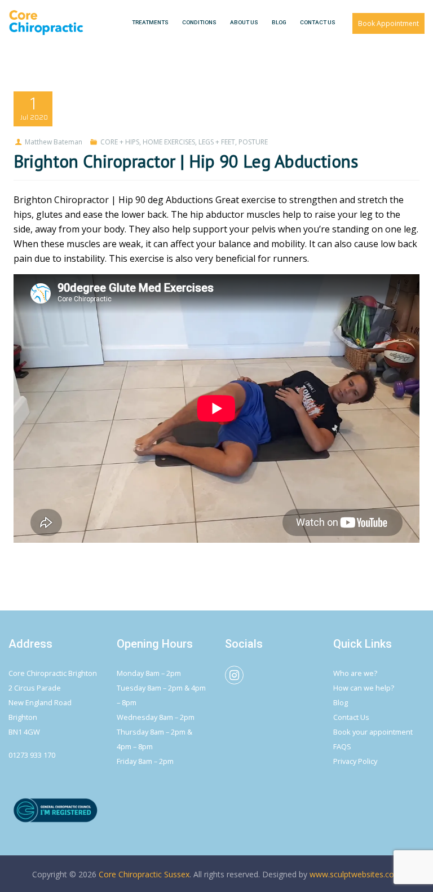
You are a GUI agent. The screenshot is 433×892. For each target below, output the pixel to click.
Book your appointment (373, 732)
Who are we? (355, 673)
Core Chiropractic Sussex (144, 874)
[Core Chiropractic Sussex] (46, 22)
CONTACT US (317, 22)
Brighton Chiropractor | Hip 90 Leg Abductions (186, 161)
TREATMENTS (150, 22)
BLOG (279, 22)
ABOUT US (244, 22)
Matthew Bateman (53, 142)
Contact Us (351, 717)
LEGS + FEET (216, 142)
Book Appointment (388, 23)
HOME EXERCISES (169, 142)
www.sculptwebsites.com (355, 874)
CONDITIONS (199, 22)
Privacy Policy (355, 761)
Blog (340, 702)
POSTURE (253, 142)
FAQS (342, 746)
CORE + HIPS (119, 142)
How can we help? (363, 688)
